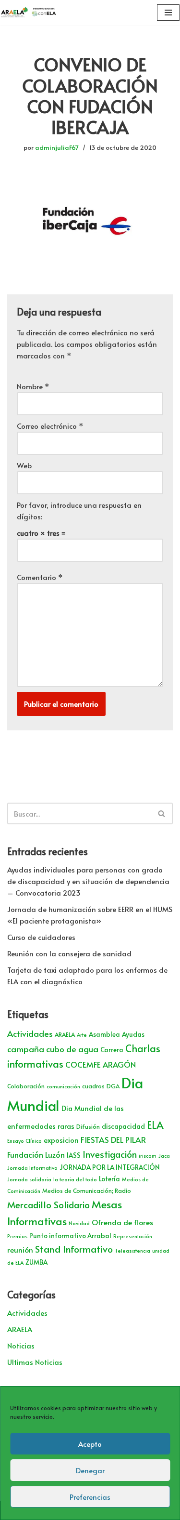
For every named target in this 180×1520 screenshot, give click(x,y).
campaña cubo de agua (52, 1049)
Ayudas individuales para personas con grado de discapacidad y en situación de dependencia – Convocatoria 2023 (88, 881)
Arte (82, 1034)
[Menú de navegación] (168, 12)
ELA (155, 1125)
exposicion (61, 1140)
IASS (74, 1155)
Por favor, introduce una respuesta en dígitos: (79, 510)
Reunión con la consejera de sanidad (69, 953)
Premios (17, 1236)
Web (24, 465)
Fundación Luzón (36, 1154)
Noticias (21, 1345)
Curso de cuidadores (41, 937)
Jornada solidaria (29, 1179)
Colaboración (26, 1086)
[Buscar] (162, 813)
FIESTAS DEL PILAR (113, 1139)
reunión (20, 1249)
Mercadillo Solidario (48, 1204)
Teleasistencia (132, 1250)
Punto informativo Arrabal (70, 1235)
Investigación (110, 1154)
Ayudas (133, 1034)
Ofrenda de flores (122, 1222)
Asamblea (104, 1034)
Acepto (90, 1444)
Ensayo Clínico (24, 1140)
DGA (113, 1086)
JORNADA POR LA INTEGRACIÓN (110, 1167)
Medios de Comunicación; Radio (86, 1190)
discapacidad (123, 1126)
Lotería (109, 1178)
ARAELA (65, 1034)
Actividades (30, 1033)
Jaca (164, 1155)
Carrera (111, 1049)
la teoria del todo (75, 1179)
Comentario (40, 577)
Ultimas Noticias (34, 1362)
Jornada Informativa (32, 1167)
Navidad (79, 1223)
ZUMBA (36, 1262)
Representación (132, 1236)
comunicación (63, 1086)
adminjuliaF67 (57, 147)
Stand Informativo (74, 1248)
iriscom (147, 1155)
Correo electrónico (50, 426)
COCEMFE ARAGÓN (100, 1064)
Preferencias (90, 1497)
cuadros (93, 1086)
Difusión (88, 1126)
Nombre (33, 386)
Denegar (90, 1470)
